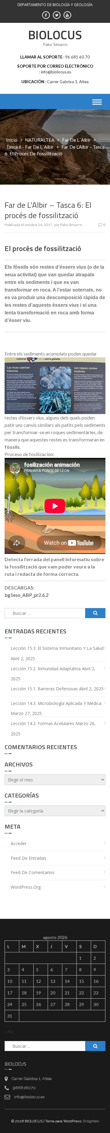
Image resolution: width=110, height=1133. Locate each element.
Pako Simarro (71, 224)
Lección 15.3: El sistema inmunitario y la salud (57, 648)
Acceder (19, 843)
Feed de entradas (28, 858)
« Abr (9, 1031)
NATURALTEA (39, 140)
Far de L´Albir (76, 140)
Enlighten (91, 1121)
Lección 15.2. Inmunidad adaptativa (46, 668)
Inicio (11, 140)
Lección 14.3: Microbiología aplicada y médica (56, 703)
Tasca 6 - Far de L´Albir (30, 147)
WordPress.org (26, 887)
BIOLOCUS (55, 35)
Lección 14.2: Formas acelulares (42, 723)
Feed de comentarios (32, 872)
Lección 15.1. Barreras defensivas (44, 689)
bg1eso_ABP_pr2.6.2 (27, 595)
